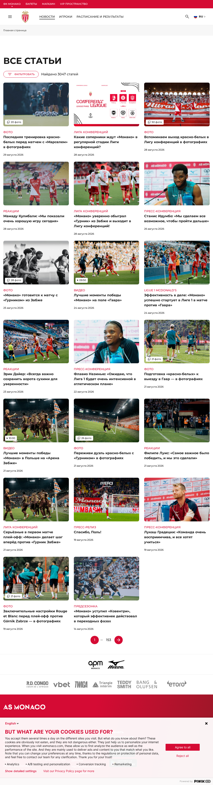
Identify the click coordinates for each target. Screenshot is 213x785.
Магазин (48, 3)
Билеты (31, 3)
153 (108, 640)
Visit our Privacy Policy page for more (68, 771)
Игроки (65, 17)
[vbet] (61, 684)
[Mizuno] (116, 664)
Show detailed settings (21, 771)
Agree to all (182, 747)
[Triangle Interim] (102, 684)
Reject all (182, 756)
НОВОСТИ (47, 17)
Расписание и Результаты (100, 17)
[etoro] (177, 684)
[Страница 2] (118, 640)
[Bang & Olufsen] (146, 684)
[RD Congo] (37, 684)
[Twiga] (81, 684)
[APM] (95, 664)
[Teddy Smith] (124, 684)
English (10, 723)
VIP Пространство (74, 3)
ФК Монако (12, 3)
